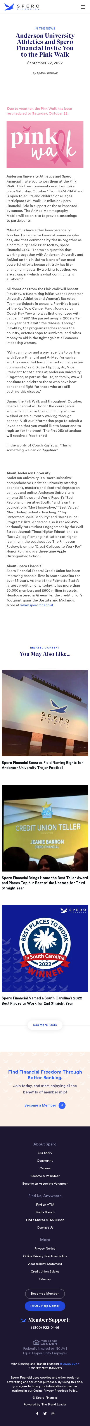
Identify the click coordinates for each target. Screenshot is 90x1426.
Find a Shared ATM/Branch (45, 1220)
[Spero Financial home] (21, 6)
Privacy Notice (45, 1248)
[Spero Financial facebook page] (37, 1414)
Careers (45, 1168)
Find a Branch (45, 1212)
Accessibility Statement (45, 1264)
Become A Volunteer (45, 1176)
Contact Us (45, 1227)
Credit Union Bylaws (45, 1271)
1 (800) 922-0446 (45, 1327)
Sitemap (45, 1279)
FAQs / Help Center (45, 1305)
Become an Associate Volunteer (45, 1183)
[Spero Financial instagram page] (53, 1414)
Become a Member (45, 1293)
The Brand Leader (53, 1404)
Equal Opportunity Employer (45, 1353)
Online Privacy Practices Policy (45, 1256)
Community (45, 1160)
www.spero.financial (36, 605)
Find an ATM (45, 1204)
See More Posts (45, 1025)
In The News (45, 28)
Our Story (45, 1153)
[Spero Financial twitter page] (45, 1414)
